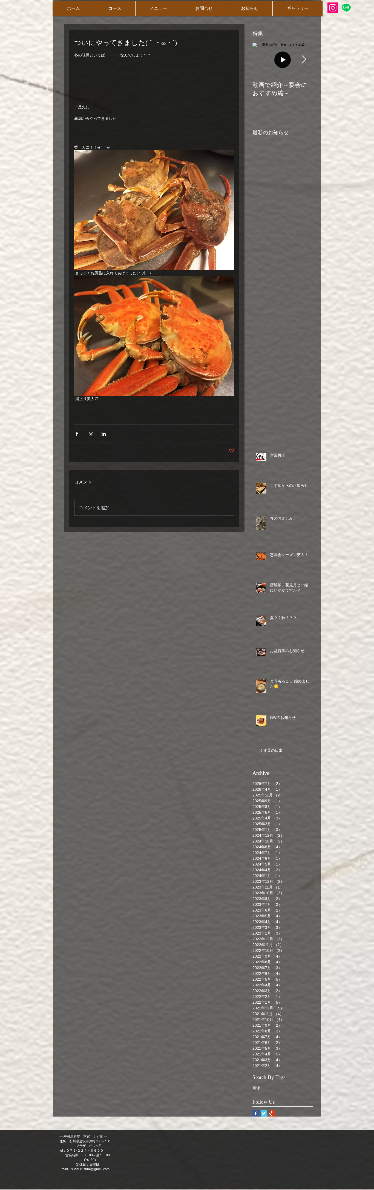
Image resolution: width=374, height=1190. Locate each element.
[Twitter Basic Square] (264, 1113)
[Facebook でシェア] (76, 433)
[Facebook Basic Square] (255, 1113)
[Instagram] (332, 7)
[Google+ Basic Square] (272, 1113)
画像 (256, 1088)
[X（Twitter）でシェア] (90, 433)
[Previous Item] (261, 59)
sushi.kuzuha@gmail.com (90, 1169)
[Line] (346, 7)
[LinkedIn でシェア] (103, 433)
